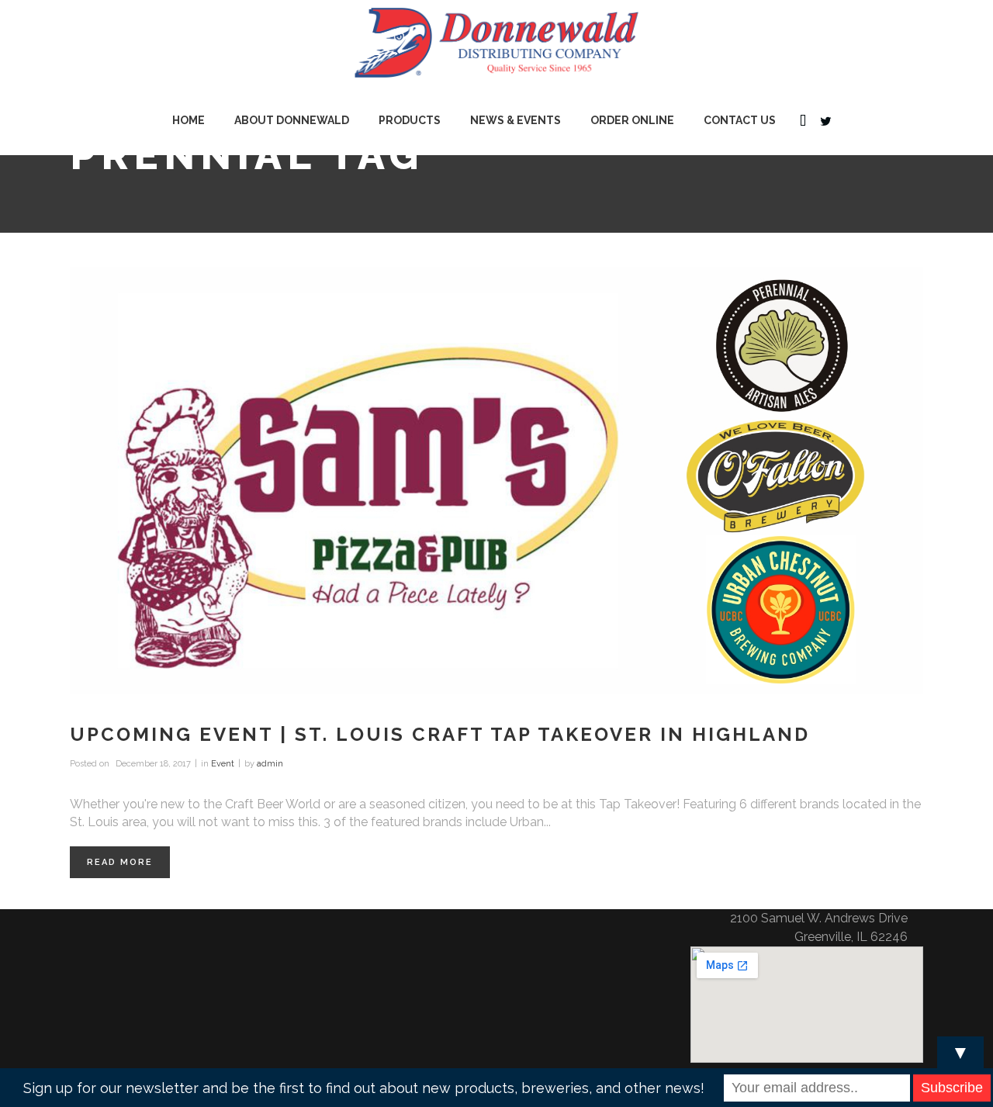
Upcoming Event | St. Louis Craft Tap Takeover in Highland (440, 734)
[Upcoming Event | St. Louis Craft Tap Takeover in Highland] (496, 480)
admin (270, 764)
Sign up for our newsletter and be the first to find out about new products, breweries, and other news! (363, 1088)
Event (222, 764)
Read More (120, 862)
